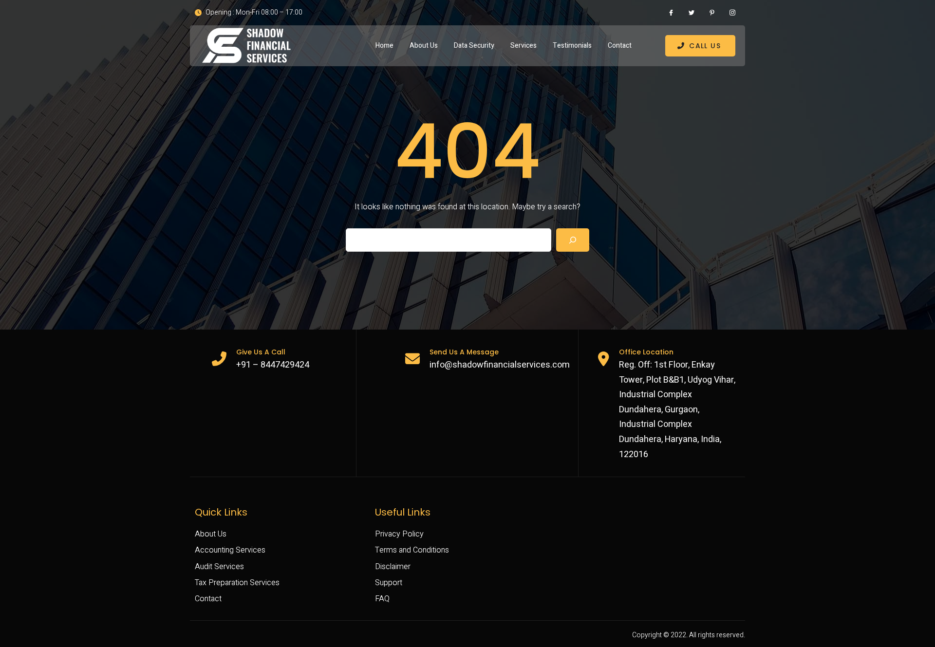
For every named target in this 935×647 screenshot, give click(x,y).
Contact (620, 45)
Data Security (474, 45)
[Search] (572, 240)
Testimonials (572, 45)
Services (523, 45)
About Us (424, 45)
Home (384, 45)
